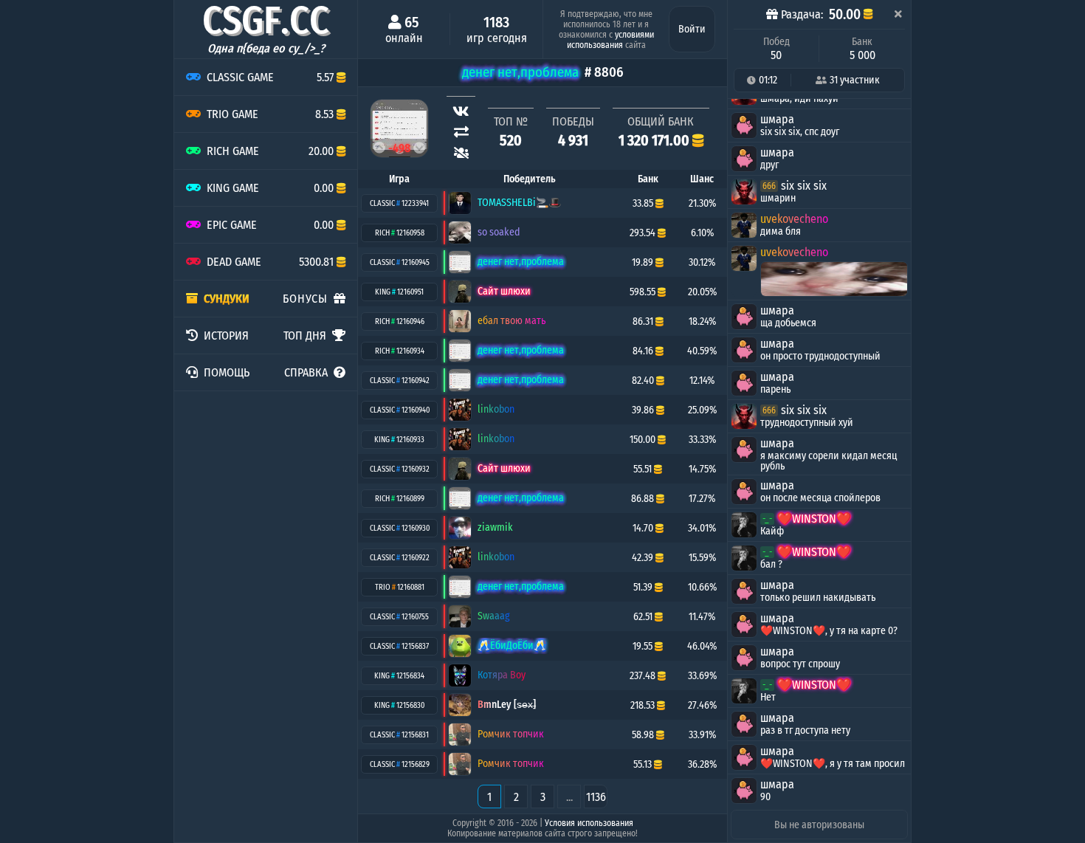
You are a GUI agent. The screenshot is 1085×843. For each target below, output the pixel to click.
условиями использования (610, 40)
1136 (596, 797)
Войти (692, 29)
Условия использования (589, 823)
